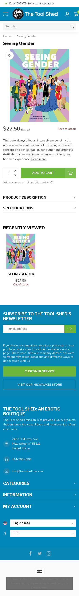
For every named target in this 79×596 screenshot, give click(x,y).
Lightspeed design (53, 583)
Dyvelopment (39, 587)
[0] (76, 14)
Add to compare (13, 182)
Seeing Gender (26, 36)
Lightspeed (33, 583)
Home (7, 36)
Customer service (40, 371)
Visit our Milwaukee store (39, 385)
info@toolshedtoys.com (28, 471)
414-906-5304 (21, 459)
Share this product (38, 182)
